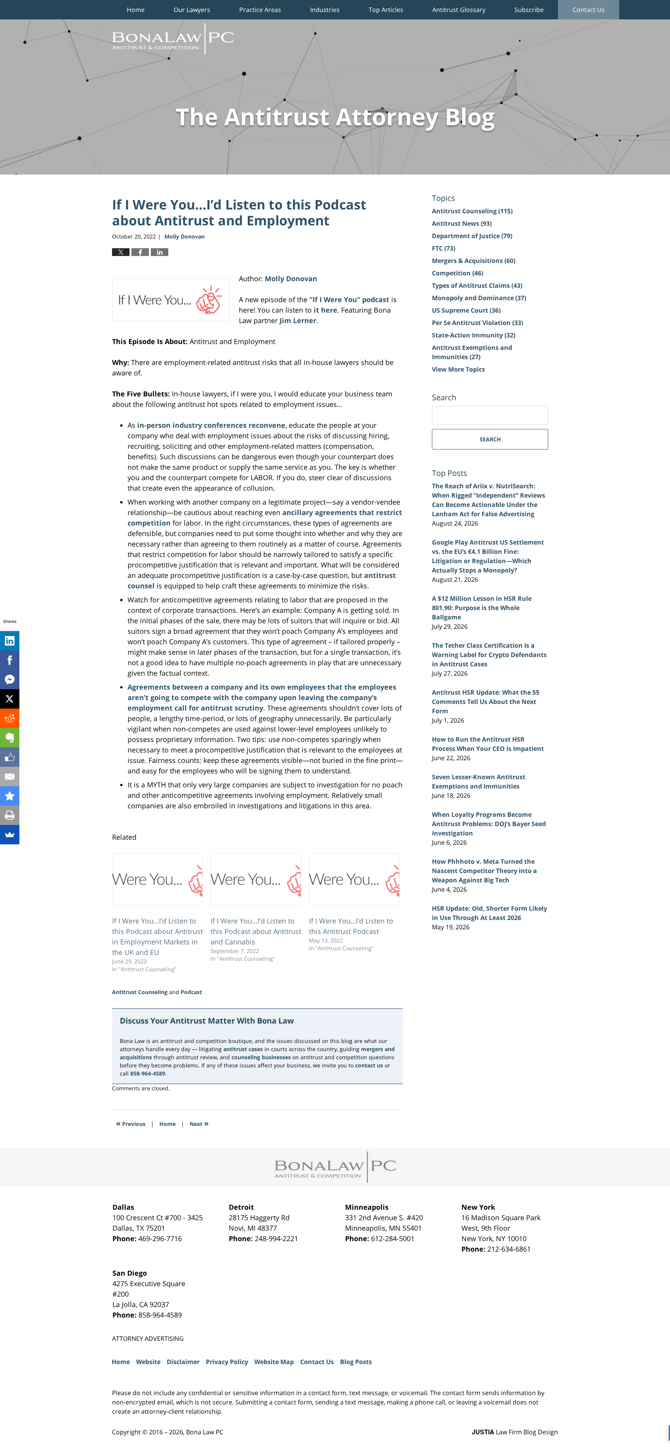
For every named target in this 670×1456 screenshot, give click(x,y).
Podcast (191, 992)
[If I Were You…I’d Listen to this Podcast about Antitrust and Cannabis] (256, 879)
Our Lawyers (192, 9)
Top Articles (386, 9)
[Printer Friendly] (9, 815)
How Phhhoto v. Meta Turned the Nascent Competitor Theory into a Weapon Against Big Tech (484, 870)
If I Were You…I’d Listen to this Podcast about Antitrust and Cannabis (256, 931)
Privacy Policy (227, 1361)
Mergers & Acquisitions (473, 260)
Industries (325, 9)
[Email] (9, 776)
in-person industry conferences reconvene (211, 425)
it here (325, 310)
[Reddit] (9, 718)
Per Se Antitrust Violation (477, 322)
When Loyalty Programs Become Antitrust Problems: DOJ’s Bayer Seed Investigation (489, 823)
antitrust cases (243, 1049)
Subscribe (529, 9)
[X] (9, 699)
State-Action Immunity (473, 335)
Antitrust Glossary (458, 9)
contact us (369, 1065)
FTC (443, 248)
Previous (130, 1123)
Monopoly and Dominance (479, 298)
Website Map (274, 1361)
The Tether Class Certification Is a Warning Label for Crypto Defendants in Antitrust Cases (489, 654)
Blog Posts (356, 1361)
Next (199, 1123)
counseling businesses (261, 1057)
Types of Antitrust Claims (477, 285)
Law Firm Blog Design (515, 1432)
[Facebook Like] (9, 757)
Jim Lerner (298, 320)
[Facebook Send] (9, 679)
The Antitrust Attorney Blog (172, 38)
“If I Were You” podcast (349, 299)
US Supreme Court (466, 310)
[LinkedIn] (9, 640)
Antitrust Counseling (140, 992)
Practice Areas (260, 9)
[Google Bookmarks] (9, 796)
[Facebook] (9, 660)
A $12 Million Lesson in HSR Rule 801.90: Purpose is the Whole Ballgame (482, 607)
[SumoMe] (9, 834)
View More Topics (458, 369)
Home (136, 9)
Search (490, 439)
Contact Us (589, 9)
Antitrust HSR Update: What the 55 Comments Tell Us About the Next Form (485, 701)
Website (148, 1361)
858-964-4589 (147, 1073)
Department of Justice (472, 236)
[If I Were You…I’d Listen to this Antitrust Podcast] (354, 879)
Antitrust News (462, 223)
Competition (457, 273)
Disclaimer (183, 1361)
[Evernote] (9, 737)
